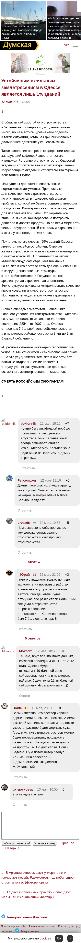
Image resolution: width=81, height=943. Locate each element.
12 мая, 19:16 (50, 480)
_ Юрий (23, 574)
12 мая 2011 (10, 102)
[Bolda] (4, 708)
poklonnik (28, 423)
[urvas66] (9, 522)
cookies (45, 938)
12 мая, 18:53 (46, 651)
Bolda (17, 708)
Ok (59, 938)
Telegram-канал (30, 931)
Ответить (28, 468)
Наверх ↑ (12, 848)
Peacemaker (26, 480)
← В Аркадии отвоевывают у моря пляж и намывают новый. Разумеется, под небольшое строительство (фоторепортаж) (37, 877)
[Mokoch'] (7, 651)
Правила (67, 843)
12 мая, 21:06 (50, 574)
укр (66, 45)
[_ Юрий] (9, 574)
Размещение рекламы (42, 926)
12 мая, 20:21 (42, 708)
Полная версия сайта (13, 926)
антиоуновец (23, 789)
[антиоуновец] (4, 789)
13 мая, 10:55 (47, 789)
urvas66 (23, 523)
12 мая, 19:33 (50, 523)
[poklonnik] (8, 423)
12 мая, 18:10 (50, 423)
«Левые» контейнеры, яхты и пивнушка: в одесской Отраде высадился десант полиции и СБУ (22, 31)
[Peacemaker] (9, 480)
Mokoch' (25, 651)
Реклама (40, 74)
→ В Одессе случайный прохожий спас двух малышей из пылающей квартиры (36, 894)
